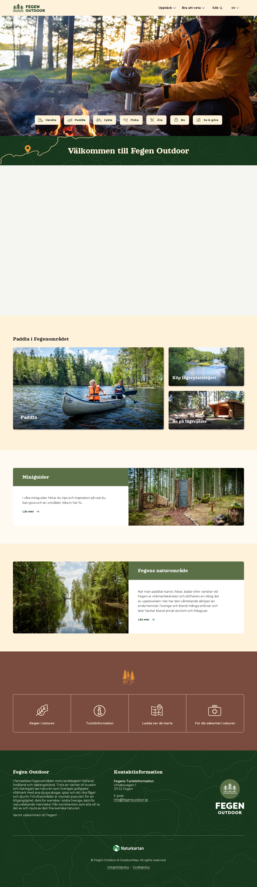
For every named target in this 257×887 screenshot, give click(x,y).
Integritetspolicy (118, 867)
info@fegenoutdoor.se (131, 800)
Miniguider (35, 477)
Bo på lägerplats (189, 421)
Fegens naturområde (163, 570)
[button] (217, 8)
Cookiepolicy (141, 867)
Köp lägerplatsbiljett (194, 378)
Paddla (29, 417)
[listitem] (128, 76)
